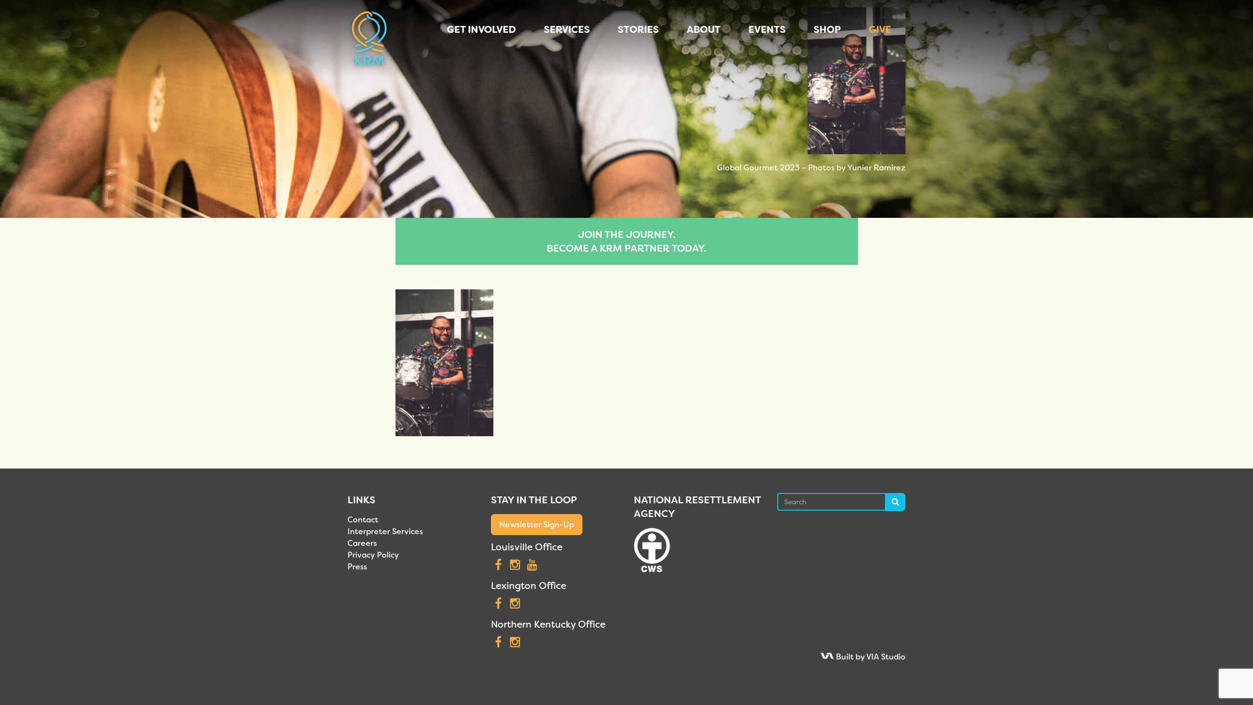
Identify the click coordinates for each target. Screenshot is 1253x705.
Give (880, 29)
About (703, 29)
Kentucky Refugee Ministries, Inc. (369, 39)
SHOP (827, 29)
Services (567, 29)
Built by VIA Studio (869, 657)
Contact (363, 520)
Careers (362, 543)
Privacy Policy (373, 555)
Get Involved (481, 29)
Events (767, 29)
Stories (638, 29)
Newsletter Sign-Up (536, 524)
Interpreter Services (385, 531)
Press (357, 567)
